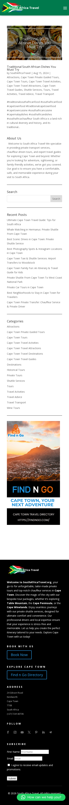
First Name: (14, 751)
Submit (12, 778)
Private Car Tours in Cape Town (25, 287)
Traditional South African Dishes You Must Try (31, 68)
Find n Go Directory (27, 674)
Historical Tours (16, 370)
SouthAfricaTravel (20, 73)
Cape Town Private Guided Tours (40, 77)
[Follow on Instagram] (15, 732)
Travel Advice (26, 94)
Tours (46, 89)
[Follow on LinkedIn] (43, 732)
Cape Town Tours (17, 81)
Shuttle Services (33, 89)
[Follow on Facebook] (8, 732)
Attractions (13, 77)
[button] (41, 797)
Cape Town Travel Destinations (25, 353)
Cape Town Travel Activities (45, 81)
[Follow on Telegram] (50, 732)
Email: (10, 758)
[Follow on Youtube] (22, 732)
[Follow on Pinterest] (36, 732)
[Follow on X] (29, 732)
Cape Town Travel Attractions (24, 85)
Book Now (19, 654)
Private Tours (14, 375)
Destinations (14, 364)
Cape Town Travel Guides (21, 359)
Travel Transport (44, 94)
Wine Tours (13, 408)
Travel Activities (16, 391)
